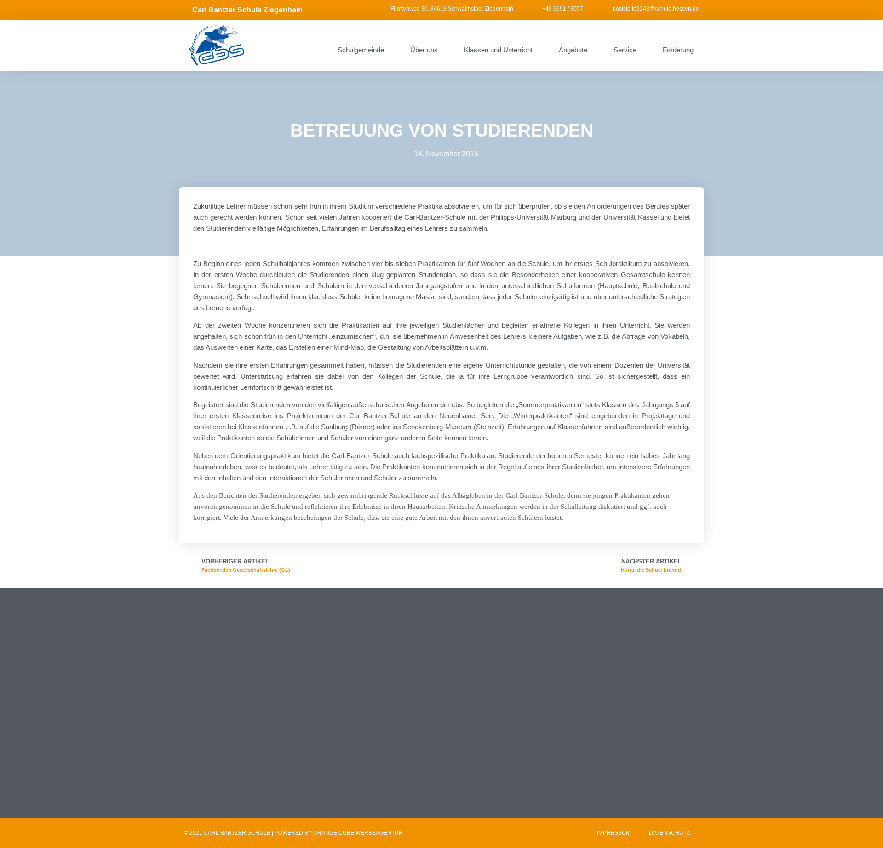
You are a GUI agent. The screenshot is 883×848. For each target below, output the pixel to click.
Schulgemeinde (361, 50)
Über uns (424, 50)
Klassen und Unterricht (498, 50)
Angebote (573, 50)
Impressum (614, 833)
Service (625, 50)
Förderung (678, 50)
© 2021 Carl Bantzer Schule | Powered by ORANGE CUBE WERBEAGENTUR (293, 833)
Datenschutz (669, 833)
